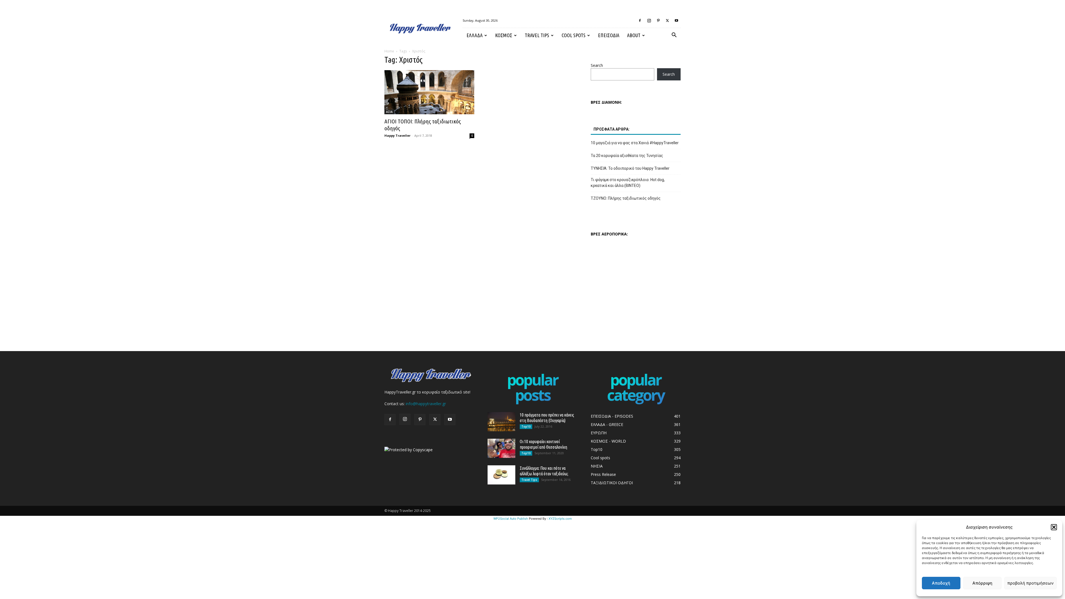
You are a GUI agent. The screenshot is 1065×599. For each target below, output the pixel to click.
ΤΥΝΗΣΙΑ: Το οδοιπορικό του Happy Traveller (630, 168)
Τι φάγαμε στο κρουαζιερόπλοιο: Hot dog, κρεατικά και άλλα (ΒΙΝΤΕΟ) (628, 182)
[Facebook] (640, 20)
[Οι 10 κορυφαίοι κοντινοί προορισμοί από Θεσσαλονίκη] (501, 448)
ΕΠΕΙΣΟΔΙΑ (608, 35)
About (633, 35)
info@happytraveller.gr (426, 403)
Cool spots (573, 35)
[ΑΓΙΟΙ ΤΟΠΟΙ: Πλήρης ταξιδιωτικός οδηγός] (429, 92)
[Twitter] (667, 20)
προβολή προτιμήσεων (1030, 583)
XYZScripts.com (560, 519)
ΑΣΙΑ (389, 112)
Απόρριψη (982, 583)
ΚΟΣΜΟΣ (503, 35)
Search (597, 65)
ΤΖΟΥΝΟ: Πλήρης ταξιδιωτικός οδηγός (626, 198)
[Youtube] (676, 20)
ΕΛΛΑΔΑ (474, 35)
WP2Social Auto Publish (510, 519)
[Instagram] (649, 20)
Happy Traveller (397, 135)
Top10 (526, 426)
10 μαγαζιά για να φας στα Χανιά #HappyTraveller (635, 143)
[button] (1054, 527)
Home (389, 51)
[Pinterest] (658, 20)
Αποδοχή (941, 583)
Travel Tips (537, 35)
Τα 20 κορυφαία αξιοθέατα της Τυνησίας (627, 155)
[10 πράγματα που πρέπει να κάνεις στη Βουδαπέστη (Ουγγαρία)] (501, 421)
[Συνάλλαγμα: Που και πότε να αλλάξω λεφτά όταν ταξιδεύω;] (501, 474)
